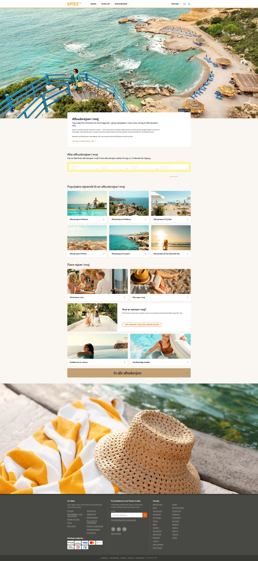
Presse (69, 523)
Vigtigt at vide (91, 514)
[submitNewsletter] (145, 515)
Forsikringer (157, 518)
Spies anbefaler (158, 544)
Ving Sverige (131, 557)
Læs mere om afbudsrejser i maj (83, 141)
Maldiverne (176, 514)
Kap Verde (175, 521)
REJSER (93, 4)
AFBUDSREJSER (121, 4)
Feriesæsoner (157, 511)
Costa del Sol (176, 511)
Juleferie (156, 541)
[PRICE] (184, 175)
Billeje (155, 524)
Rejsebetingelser (92, 517)
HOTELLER (105, 4)
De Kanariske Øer (178, 508)
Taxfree (155, 521)
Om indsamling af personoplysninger (123, 520)
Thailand (175, 534)
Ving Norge (123, 557)
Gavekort (156, 528)
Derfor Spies (71, 526)
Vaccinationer (91, 533)
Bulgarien (175, 524)
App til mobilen (116, 534)
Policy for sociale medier (95, 526)
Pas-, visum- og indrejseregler (92, 522)
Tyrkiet (174, 538)
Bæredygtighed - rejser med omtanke (75, 515)
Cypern (174, 504)
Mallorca (175, 531)
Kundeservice (91, 511)
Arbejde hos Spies (73, 519)
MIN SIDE (175, 4)
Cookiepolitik (104, 557)
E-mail (113, 511)
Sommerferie (157, 531)
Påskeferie (156, 538)
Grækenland (176, 518)
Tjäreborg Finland (139, 557)
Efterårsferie (157, 534)
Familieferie (157, 514)
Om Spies (70, 511)
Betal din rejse (157, 504)
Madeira (175, 528)
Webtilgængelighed (93, 529)
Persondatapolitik (114, 557)
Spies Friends (157, 548)
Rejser (155, 508)
